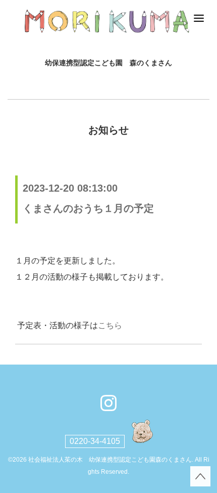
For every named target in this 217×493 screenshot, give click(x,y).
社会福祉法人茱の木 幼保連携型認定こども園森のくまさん (110, 459)
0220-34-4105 (95, 441)
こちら (110, 325)
